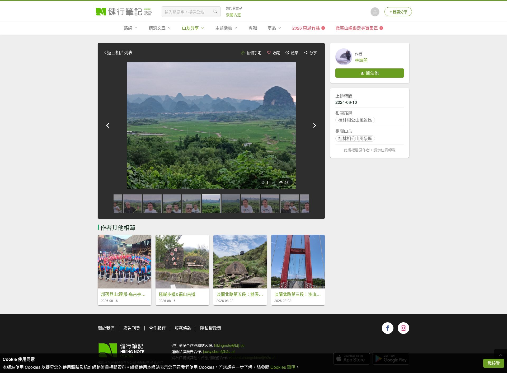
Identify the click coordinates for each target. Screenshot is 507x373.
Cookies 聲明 (282, 367)
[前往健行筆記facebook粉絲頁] (387, 328)
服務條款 (183, 328)
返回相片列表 (120, 52)
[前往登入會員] (375, 11)
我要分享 (400, 11)
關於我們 (106, 328)
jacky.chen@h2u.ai (218, 351)
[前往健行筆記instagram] (403, 328)
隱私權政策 (210, 328)
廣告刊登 (131, 328)
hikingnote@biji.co (229, 345)
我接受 (493, 363)
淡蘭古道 (233, 14)
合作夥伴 (157, 328)
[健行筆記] (124, 11)
